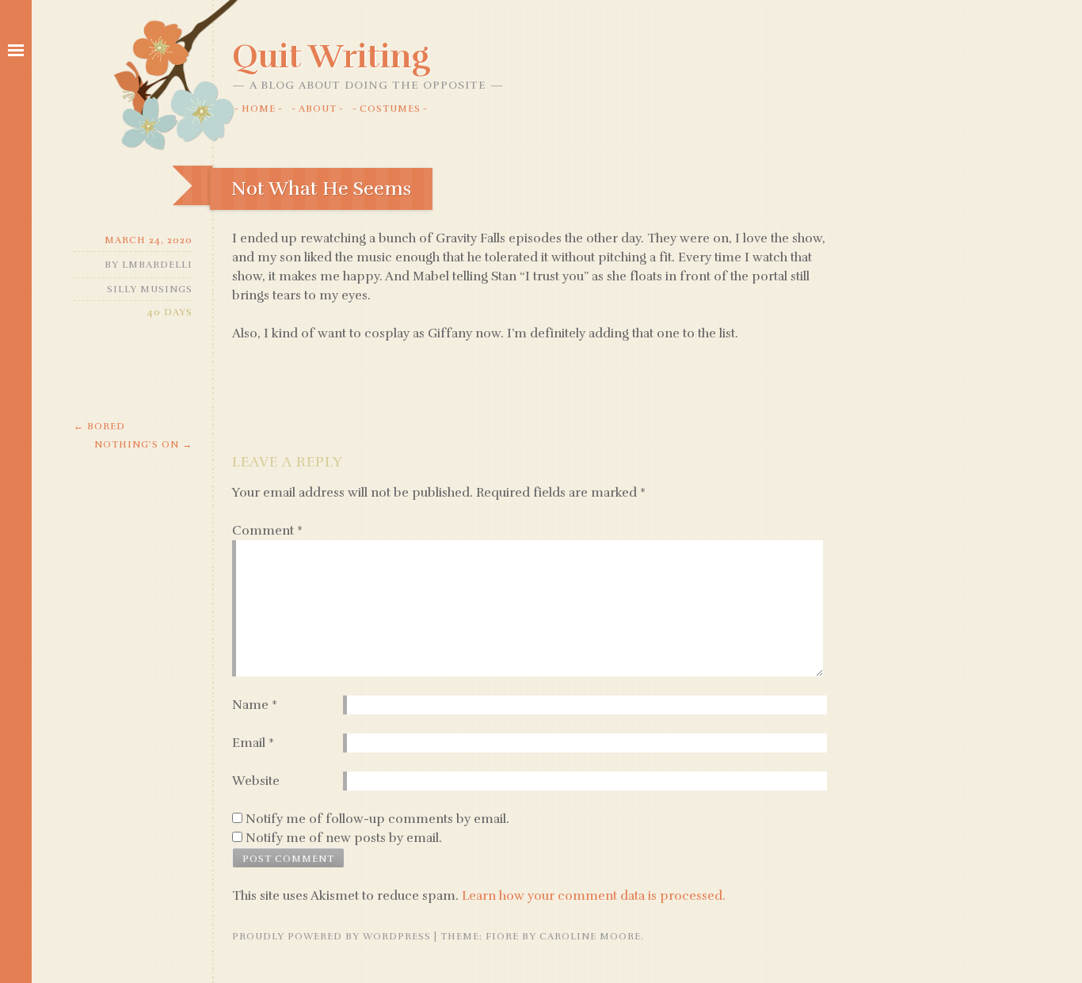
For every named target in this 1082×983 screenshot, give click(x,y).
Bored (99, 426)
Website (256, 781)
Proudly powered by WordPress (331, 936)
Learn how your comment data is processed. (594, 896)
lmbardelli (157, 264)
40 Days (169, 312)
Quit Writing (331, 56)
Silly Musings (149, 289)
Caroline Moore (590, 936)
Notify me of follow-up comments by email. (377, 819)
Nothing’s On (143, 444)
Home (259, 108)
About (318, 108)
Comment (267, 531)
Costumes (390, 108)
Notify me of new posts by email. (344, 838)
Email (253, 743)
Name (254, 705)
